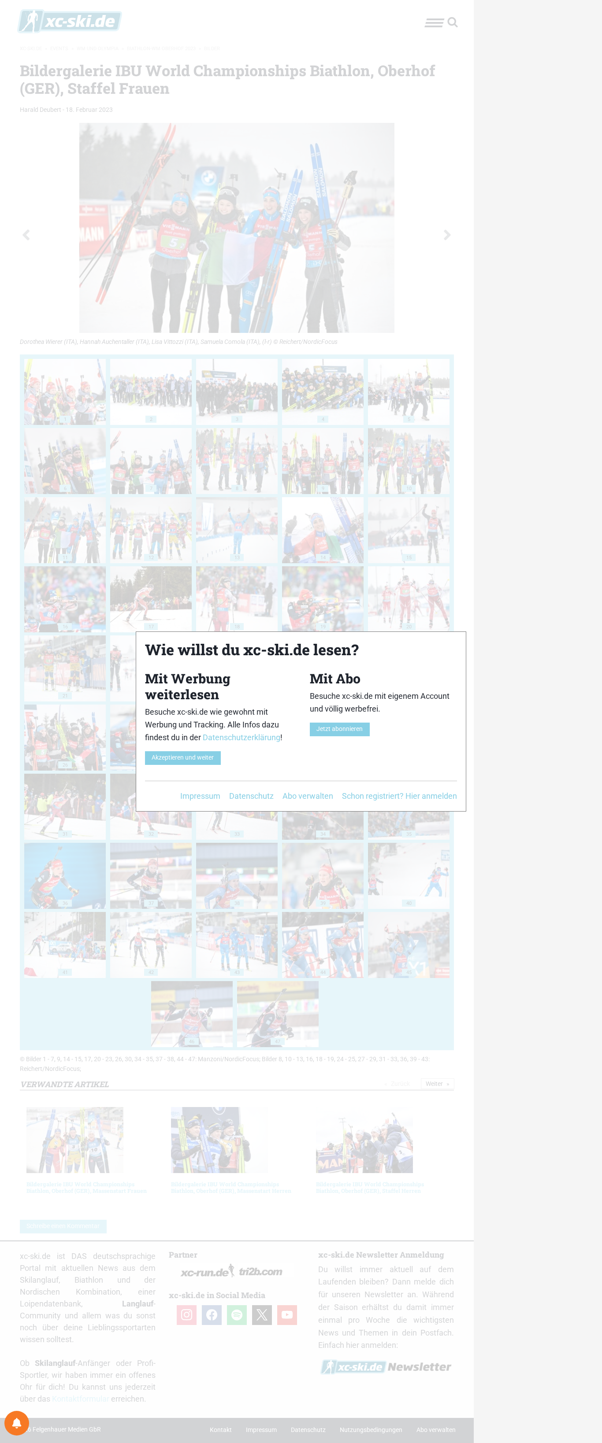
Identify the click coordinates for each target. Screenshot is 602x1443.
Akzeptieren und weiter (183, 757)
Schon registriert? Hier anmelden (399, 796)
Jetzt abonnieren (339, 729)
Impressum (200, 796)
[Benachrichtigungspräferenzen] (16, 1423)
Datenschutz (251, 796)
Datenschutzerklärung (241, 737)
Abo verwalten (307, 796)
